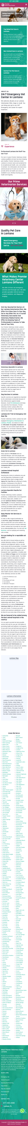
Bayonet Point (19, 1020)
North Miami (5, 999)
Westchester (5, 756)
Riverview (5, 894)
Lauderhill (18, 760)
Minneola (4, 1021)
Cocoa (17, 971)
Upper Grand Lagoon (7, 789)
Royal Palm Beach (7, 889)
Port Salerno (5, 906)
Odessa (4, 981)
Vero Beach (5, 784)
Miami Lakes (5, 1028)
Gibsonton (18, 864)
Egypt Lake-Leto (20, 910)
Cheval (18, 979)
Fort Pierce (19, 880)
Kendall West (19, 796)
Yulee (3, 737)
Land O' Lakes (19, 767)
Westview (4, 753)
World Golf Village (7, 741)
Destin (17, 925)
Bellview (18, 1009)
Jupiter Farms (19, 802)
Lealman (18, 758)
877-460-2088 (17, 245)
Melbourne (5, 1037)
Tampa (4, 821)
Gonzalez (18, 854)
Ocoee (4, 983)
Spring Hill (5, 849)
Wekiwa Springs (6, 774)
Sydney (4, 830)
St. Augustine (5, 847)
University (5, 795)
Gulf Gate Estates (20, 847)
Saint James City (6, 884)
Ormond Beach (6, 966)
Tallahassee (5, 828)
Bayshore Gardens (20, 1018)
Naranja (4, 1013)
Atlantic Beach (19, 1028)
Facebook (18, 1124)
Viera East (5, 781)
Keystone (18, 793)
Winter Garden (6, 748)
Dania (17, 941)
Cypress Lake (19, 945)
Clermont (18, 973)
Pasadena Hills (6, 931)
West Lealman (6, 769)
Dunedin (18, 920)
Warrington (5, 776)
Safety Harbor (5, 885)
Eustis (17, 899)
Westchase (5, 758)
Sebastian (5, 866)
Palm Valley (5, 945)
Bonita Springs (19, 1002)
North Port (5, 993)
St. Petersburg (6, 843)
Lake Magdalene (20, 784)
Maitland (18, 741)
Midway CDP (5, 1023)
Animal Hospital (5, 1080)
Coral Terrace (19, 959)
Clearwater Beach (20, 974)
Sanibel (4, 873)
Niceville (4, 1006)
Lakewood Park (20, 770)
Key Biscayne (19, 795)
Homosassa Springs (21, 823)
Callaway (18, 988)
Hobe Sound (19, 833)
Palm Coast (5, 952)
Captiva (18, 985)
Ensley (17, 903)
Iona (17, 814)
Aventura (18, 1025)
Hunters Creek (19, 817)
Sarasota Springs (6, 870)
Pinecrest (4, 924)
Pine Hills (4, 925)
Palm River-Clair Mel (7, 948)
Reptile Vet (4, 1094)
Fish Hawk (18, 894)
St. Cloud (4, 845)
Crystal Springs (20, 948)
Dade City (18, 943)
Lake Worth (19, 779)
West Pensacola (6, 760)
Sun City (4, 840)
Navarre (4, 1011)
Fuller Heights (19, 870)
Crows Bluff (19, 939)
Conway (18, 966)
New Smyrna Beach (7, 1007)
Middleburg (5, 1025)
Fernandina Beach (20, 898)
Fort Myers (18, 884)
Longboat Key (19, 748)
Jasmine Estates (20, 807)
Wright (4, 739)
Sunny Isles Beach (7, 837)
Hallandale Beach (20, 840)
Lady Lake (18, 789)
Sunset (4, 833)
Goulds (18, 852)
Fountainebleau (20, 877)
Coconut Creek (20, 967)
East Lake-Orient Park (20, 916)
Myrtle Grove (5, 1016)
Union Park (5, 796)
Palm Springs (5, 946)
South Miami (5, 856)
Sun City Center (6, 838)
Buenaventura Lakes (21, 990)
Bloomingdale (19, 1007)
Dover (17, 922)
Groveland (18, 849)
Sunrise (4, 835)
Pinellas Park (5, 920)
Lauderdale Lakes (20, 762)
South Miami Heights (7, 854)
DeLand (18, 931)
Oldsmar (4, 978)
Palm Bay (4, 959)
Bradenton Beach (20, 997)
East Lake (18, 918)
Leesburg (18, 756)
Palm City (4, 953)
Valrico (4, 788)
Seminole (4, 863)
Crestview (18, 952)
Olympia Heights (6, 976)
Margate (18, 735)
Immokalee (19, 816)
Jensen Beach (19, 805)
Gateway (18, 866)
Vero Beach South (7, 782)
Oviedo (4, 964)
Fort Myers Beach (20, 882)
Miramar (4, 1020)
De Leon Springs (20, 934)
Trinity (4, 798)
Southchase (5, 850)
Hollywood (18, 828)
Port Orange (5, 908)
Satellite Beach (6, 868)
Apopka (18, 1030)
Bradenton (18, 999)
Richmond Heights (7, 898)
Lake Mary (18, 782)
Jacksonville (19, 810)
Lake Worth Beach (20, 777)
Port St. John (5, 905)
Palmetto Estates (6, 939)
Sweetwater (5, 831)
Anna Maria (19, 1034)
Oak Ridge (5, 990)
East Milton (19, 913)
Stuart (3, 842)
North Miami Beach (7, 997)
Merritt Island (5, 1035)
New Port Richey (6, 1009)
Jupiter (17, 803)
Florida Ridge (19, 889)
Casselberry (19, 981)
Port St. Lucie (5, 903)
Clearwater (19, 976)
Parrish (4, 932)
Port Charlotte (5, 910)
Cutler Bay (18, 946)
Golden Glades (20, 857)
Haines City (19, 843)
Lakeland (18, 776)
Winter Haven (5, 746)
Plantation (5, 915)
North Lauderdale (6, 1000)
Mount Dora (5, 1018)
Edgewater (18, 911)
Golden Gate (19, 859)
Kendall (18, 798)
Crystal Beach (19, 950)
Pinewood (5, 918)
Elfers (17, 908)
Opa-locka (5, 971)
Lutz (17, 744)
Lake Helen (19, 936)
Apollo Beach (19, 1032)
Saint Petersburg (6, 880)
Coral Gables (19, 962)
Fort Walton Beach (20, 878)
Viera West (5, 779)
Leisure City (19, 753)
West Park (5, 762)
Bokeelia (18, 1004)
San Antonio (5, 878)
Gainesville (19, 868)
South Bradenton (6, 859)
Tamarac (4, 824)
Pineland (4, 922)
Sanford (4, 875)
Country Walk (19, 953)
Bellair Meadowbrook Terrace (21, 1015)
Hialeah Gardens (20, 837)
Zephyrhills (5, 735)
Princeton (4, 901)
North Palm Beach (7, 995)
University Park (6, 791)
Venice (4, 786)
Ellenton (18, 906)
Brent (17, 993)
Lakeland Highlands (21, 774)
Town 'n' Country (6, 800)
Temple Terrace (6, 816)
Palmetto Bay (5, 941)
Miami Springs (6, 1027)
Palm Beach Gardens (7, 955)
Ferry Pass (18, 896)
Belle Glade (19, 1013)
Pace (3, 960)
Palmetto (4, 943)
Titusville (4, 802)
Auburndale (19, 1027)
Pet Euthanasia (5, 1091)
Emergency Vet (5, 1077)
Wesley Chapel (6, 770)
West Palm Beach (7, 763)
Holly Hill (18, 830)
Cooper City (19, 964)
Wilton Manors (6, 749)
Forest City (18, 887)
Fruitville (18, 871)
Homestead (19, 824)
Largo (17, 763)
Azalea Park (19, 1023)
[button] (13, 223)
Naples (4, 1014)
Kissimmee (19, 791)
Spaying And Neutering (7, 1083)
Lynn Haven (19, 742)
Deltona (18, 927)
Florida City (19, 891)
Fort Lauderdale (20, 885)
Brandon (18, 995)
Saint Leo (4, 882)
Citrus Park (19, 978)
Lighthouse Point (20, 751)
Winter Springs (6, 742)
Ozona (4, 962)
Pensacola (5, 927)
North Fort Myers (6, 1002)
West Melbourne (6, 765)
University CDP (6, 793)
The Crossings (6, 810)
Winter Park (5, 744)
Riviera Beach (6, 892)
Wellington (5, 772)
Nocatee (4, 1004)
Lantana (18, 765)
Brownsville (19, 992)
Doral (17, 924)
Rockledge (5, 891)
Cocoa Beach (19, 969)
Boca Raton (19, 1006)
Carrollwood (19, 983)
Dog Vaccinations (5, 1088)
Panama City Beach (7, 936)
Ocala (3, 985)
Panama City (5, 938)
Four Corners (19, 875)
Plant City (4, 917)
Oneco (4, 974)
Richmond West (6, 896)
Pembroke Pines (6, 929)
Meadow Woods (6, 1039)
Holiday (18, 831)
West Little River (6, 767)
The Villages (5, 807)
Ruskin (4, 887)
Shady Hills (5, 861)
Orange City (5, 969)
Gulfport (18, 845)
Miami (4, 1034)
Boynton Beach (20, 1000)
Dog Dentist (4, 1085)
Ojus (3, 979)
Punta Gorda (5, 899)
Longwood (18, 746)
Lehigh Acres (19, 755)
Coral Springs (19, 960)
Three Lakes (5, 803)
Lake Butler (19, 788)
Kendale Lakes (20, 800)
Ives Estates (19, 812)
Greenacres (19, 850)
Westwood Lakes (6, 751)
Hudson (18, 819)
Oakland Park (5, 988)
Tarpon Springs (6, 819)
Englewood (19, 905)
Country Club (19, 955)
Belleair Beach (19, 1011)
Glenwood (18, 938)
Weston (4, 755)
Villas (3, 777)
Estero (17, 901)
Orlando (4, 967)
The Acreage (5, 812)
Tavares (4, 817)
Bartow (18, 1021)
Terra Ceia (5, 814)
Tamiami (4, 823)
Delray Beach (19, 929)
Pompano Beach (6, 911)
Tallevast (4, 826)
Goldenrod (18, 856)
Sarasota (4, 871)
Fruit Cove (18, 873)
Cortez (17, 957)
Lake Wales (19, 781)
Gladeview (18, 863)
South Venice (5, 852)
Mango (17, 739)
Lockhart (18, 749)
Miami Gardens (6, 1030)
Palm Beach (5, 957)
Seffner (4, 864)
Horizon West (19, 821)
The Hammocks (6, 809)
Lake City (18, 786)
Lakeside (18, 772)
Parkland (4, 934)
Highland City (19, 835)
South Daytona (6, 857)
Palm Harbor (5, 950)
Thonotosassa (6, 805)
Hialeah (18, 838)
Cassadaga (19, 932)
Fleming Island (19, 892)
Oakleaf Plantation (7, 986)
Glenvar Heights (20, 861)
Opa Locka (5, 973)
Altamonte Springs (20, 1035)
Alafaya (18, 1037)
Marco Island (19, 737)
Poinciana (5, 913)
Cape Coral (19, 986)
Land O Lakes (19, 769)
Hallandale (19, 842)
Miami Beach (5, 1032)
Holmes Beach (19, 826)
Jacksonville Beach (21, 809)
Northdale (4, 992)
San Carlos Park (6, 877)
